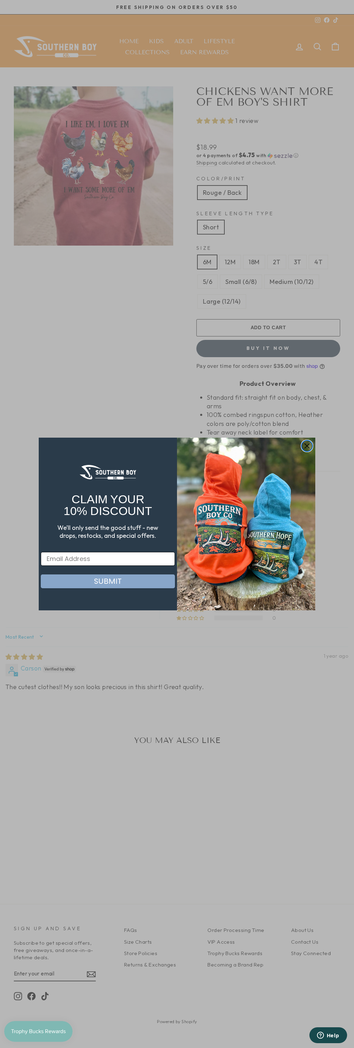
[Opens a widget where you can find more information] (328, 1036)
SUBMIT (108, 581)
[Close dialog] (307, 445)
